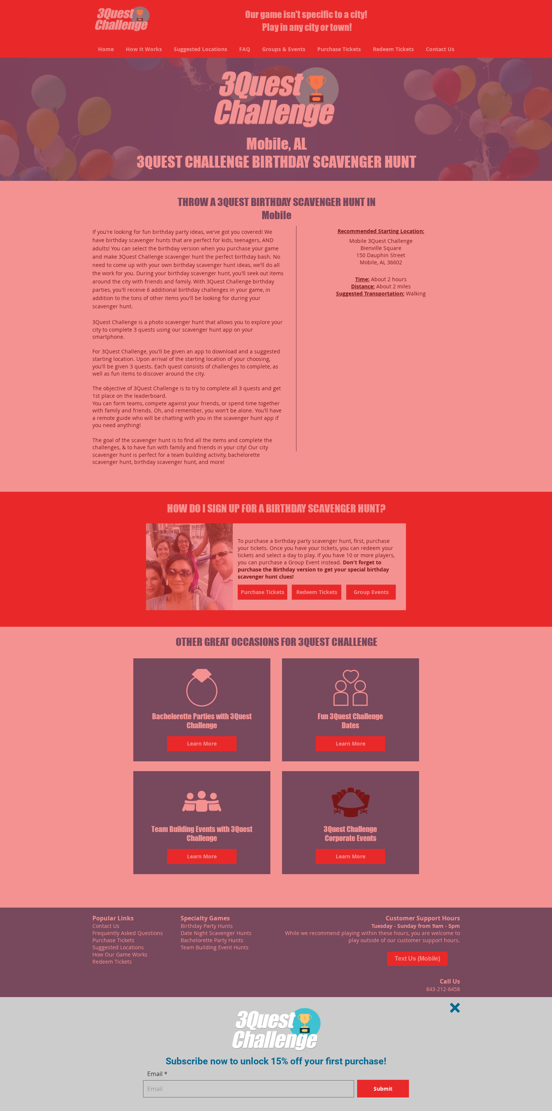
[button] (455, 1007)
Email (155, 1074)
